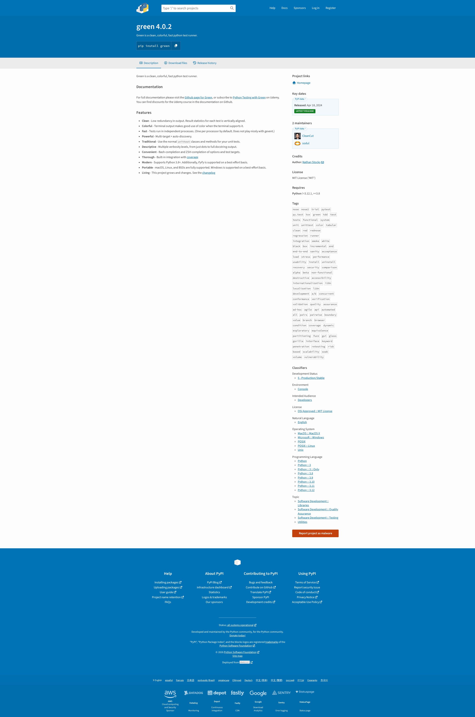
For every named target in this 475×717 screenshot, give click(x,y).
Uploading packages (166, 587)
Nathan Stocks (311, 162)
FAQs (168, 602)
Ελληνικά (236, 680)
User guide (166, 592)
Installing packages (166, 582)
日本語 (190, 680)
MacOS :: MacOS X (309, 433)
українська (223, 680)
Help (272, 8)
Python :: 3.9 (305, 478)
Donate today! (237, 635)
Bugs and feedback (261, 582)
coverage (192, 157)
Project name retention (166, 597)
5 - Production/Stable (311, 378)
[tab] (148, 63)
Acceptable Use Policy (305, 602)
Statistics (214, 592)
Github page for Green (198, 97)
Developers (305, 400)
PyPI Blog (213, 582)
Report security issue (307, 587)
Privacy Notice (305, 597)
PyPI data (299, 99)
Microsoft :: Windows (311, 437)
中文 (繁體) (277, 680)
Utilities (302, 522)
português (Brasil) (206, 680)
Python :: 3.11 (306, 486)
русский (290, 680)
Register (331, 8)
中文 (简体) (262, 680)
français (180, 680)
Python (302, 461)
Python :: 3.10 (306, 482)
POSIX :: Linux (306, 446)
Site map (237, 656)
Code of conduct (305, 592)
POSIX (301, 442)
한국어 (324, 680)
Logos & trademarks (214, 597)
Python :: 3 (304, 465)
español (169, 680)
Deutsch (249, 680)
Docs (284, 8)
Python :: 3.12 (306, 490)
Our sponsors (214, 602)
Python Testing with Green (249, 97)
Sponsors (300, 8)
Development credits (259, 602)
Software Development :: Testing (318, 518)
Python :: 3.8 (305, 473)
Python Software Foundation (236, 646)
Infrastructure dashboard (213, 587)
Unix (300, 450)
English (302, 422)
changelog (208, 173)
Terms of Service (305, 582)
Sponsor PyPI (260, 597)
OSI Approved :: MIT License (315, 411)
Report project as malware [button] (315, 533)
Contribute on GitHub (259, 587)
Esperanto (312, 680)
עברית (301, 680)
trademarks (271, 642)
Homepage (303, 83)
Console (303, 389)
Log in (316, 8)
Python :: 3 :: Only (308, 469)
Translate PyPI (259, 592)
